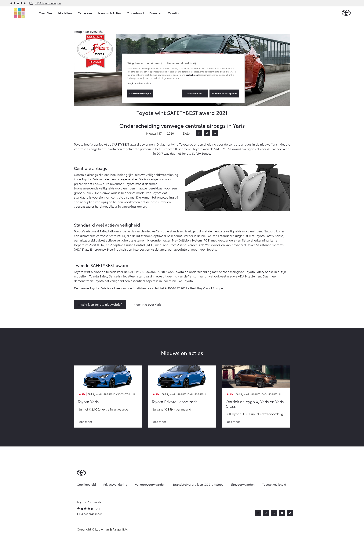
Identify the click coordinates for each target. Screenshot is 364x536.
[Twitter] (207, 133)
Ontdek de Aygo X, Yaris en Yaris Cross (255, 403)
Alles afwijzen (194, 93)
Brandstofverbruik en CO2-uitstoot (198, 484)
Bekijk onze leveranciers (139, 83)
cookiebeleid (192, 74)
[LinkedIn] (215, 133)
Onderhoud (135, 13)
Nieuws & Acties (109, 13)
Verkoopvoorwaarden (150, 484)
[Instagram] (266, 513)
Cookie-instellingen (140, 93)
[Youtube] (282, 513)
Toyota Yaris (88, 401)
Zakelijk (173, 13)
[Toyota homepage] (346, 13)
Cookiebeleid (86, 484)
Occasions (85, 13)
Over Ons (46, 13)
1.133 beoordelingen (48, 3)
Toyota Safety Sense (269, 235)
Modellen (65, 13)
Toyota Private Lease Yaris (175, 401)
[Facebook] (199, 133)
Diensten (155, 13)
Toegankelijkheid (274, 484)
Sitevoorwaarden (243, 484)
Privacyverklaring (115, 484)
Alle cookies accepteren (224, 93)
